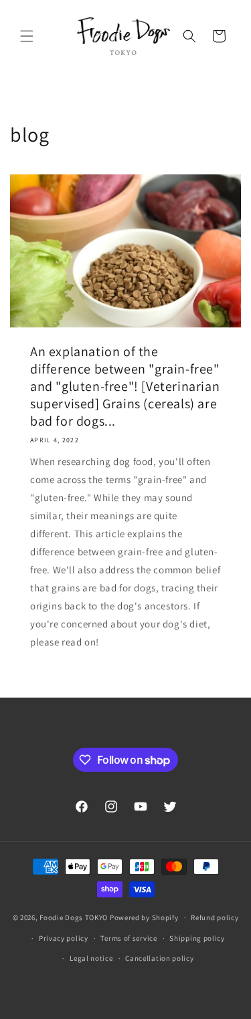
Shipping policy (197, 938)
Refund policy (214, 917)
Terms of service (128, 938)
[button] (26, 36)
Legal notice (91, 958)
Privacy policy (63, 938)
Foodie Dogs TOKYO (73, 917)
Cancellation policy (159, 958)
